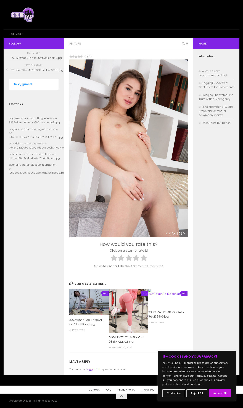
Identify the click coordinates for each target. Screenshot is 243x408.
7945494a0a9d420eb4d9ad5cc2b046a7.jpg (37, 147)
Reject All (197, 393)
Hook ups (15, 34)
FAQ (108, 389)
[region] (197, 376)
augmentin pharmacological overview (33, 129)
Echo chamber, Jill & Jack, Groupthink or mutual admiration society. (216, 111)
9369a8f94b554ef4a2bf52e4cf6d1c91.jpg (34, 122)
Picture (75, 43)
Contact (94, 389)
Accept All (220, 393)
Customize (174, 393)
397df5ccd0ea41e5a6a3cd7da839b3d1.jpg (86, 322)
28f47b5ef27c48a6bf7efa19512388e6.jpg (166, 314)
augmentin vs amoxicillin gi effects (31, 118)
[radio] (113, 258)
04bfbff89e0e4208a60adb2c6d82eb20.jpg (36, 137)
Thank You (148, 389)
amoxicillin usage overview (26, 143)
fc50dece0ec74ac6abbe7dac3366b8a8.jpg (37, 173)
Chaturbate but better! (216, 123)
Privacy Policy (126, 389)
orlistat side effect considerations (30, 154)
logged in (93, 369)
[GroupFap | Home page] (23, 14)
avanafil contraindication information (32, 165)
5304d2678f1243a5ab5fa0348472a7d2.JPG (126, 339)
